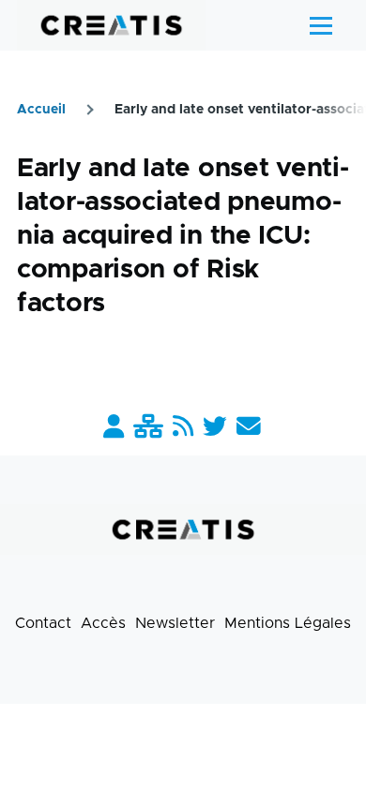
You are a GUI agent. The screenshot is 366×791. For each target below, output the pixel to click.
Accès (103, 623)
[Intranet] (148, 428)
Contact (43, 623)
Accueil (41, 109)
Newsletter (175, 623)
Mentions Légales (287, 623)
